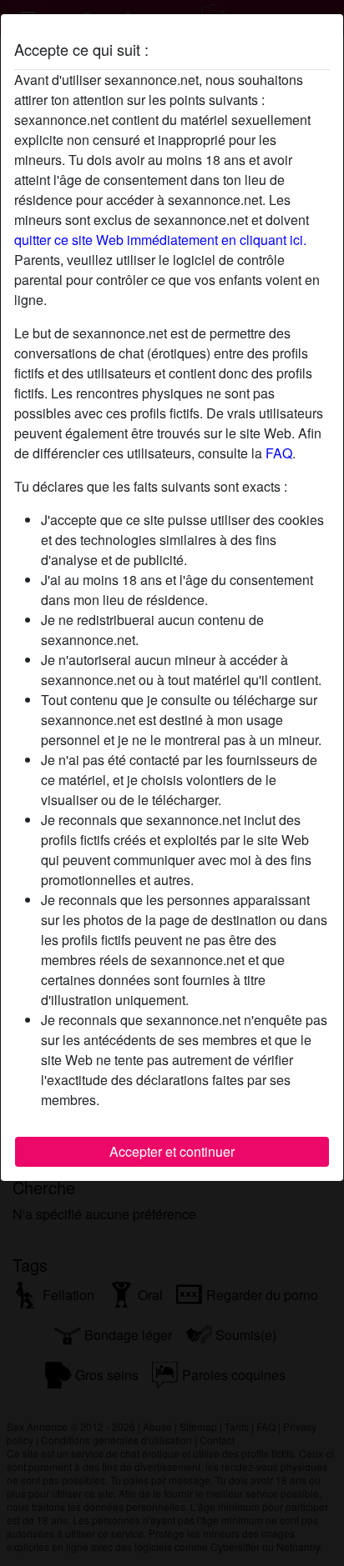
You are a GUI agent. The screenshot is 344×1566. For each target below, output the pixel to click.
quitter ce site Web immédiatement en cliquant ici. (160, 239)
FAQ (279, 453)
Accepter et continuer (172, 1151)
